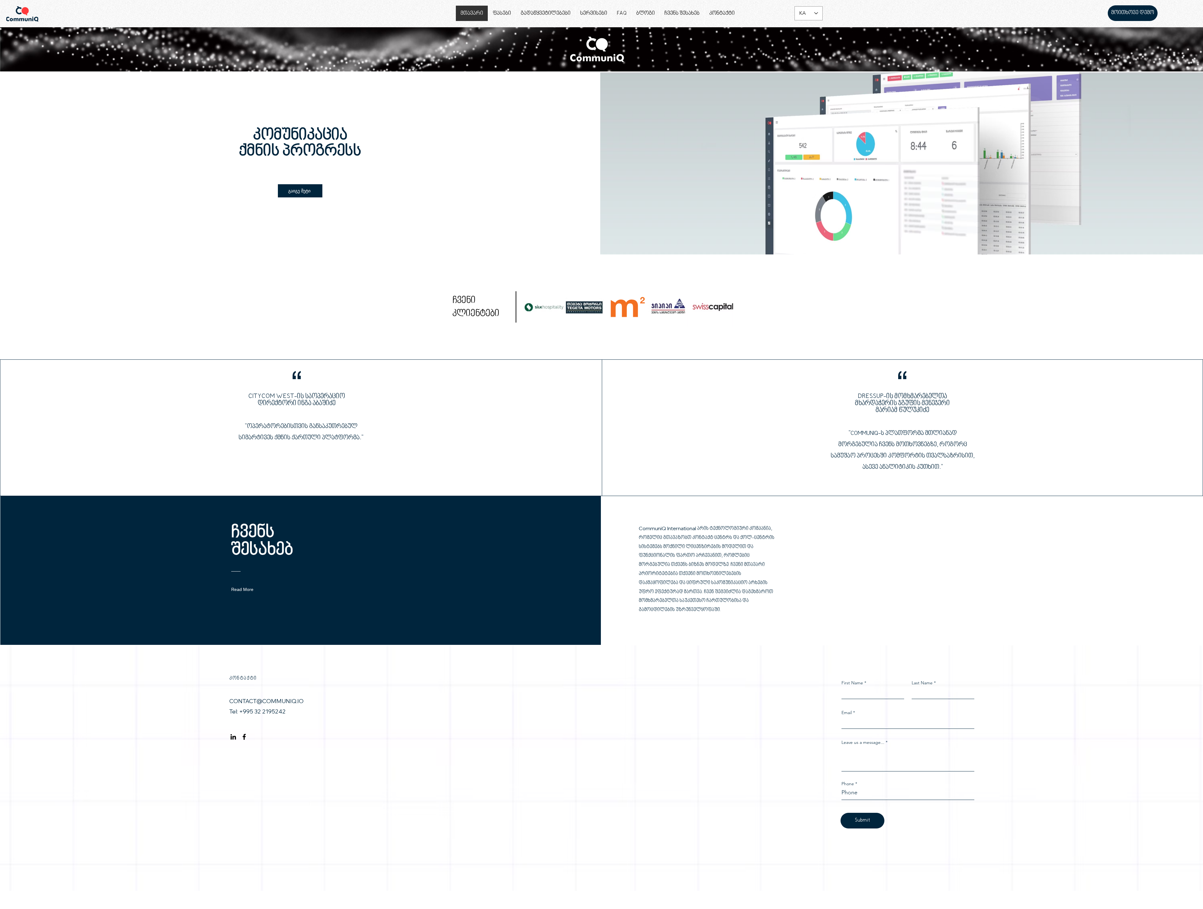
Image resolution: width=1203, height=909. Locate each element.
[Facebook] (244, 737)
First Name (852, 683)
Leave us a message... (862, 742)
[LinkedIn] (233, 737)
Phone (847, 783)
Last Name (922, 683)
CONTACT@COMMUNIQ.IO (266, 701)
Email (846, 712)
